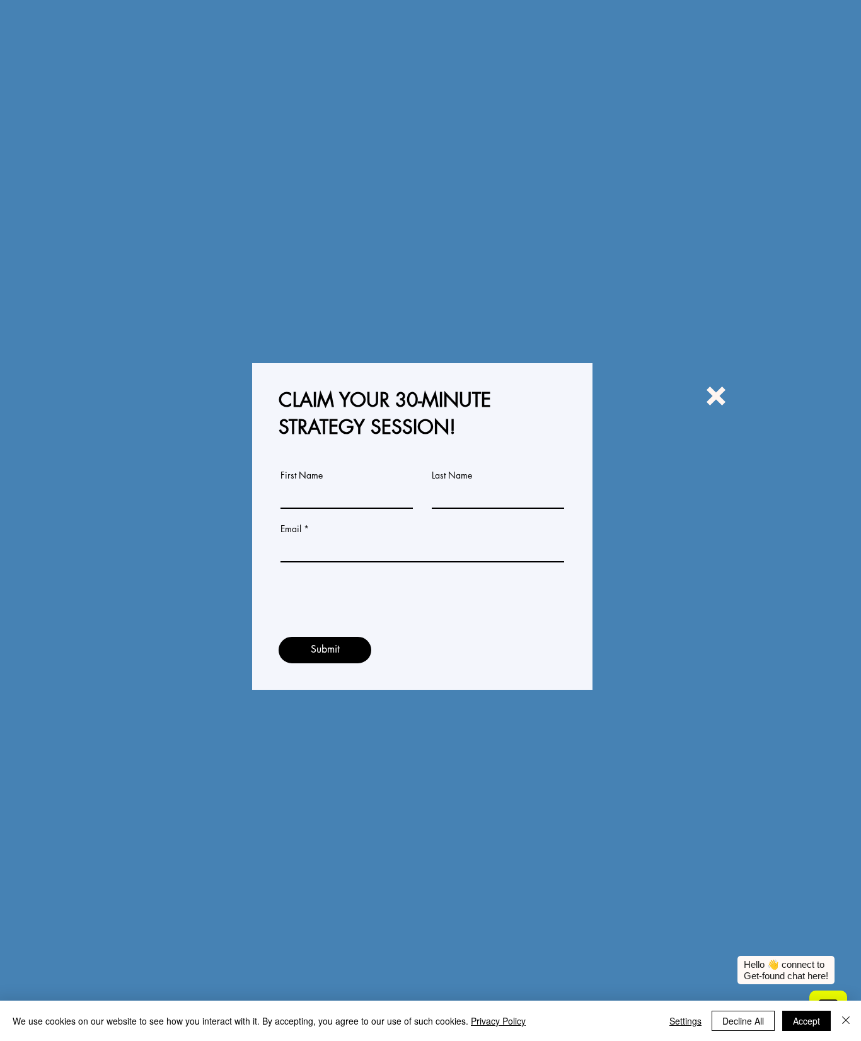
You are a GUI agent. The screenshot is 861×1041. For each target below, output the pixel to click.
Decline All (743, 1021)
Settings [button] (685, 1021)
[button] (716, 396)
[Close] (845, 1021)
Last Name (452, 475)
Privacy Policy (498, 1021)
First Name (301, 475)
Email (290, 529)
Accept (806, 1021)
